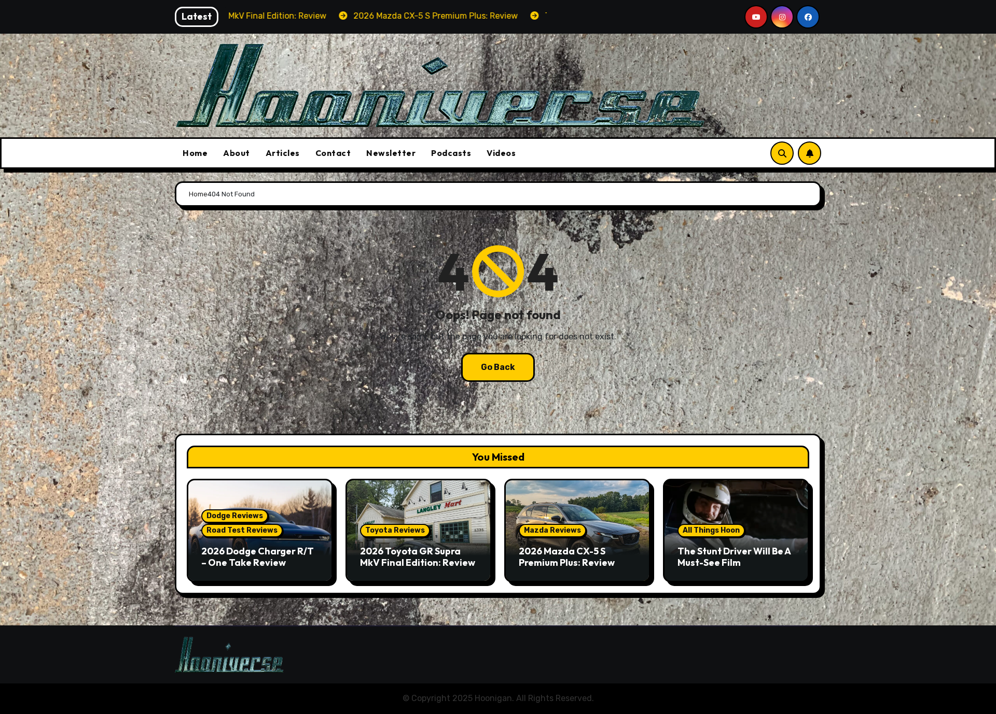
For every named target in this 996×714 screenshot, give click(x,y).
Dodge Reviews (234, 515)
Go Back (498, 367)
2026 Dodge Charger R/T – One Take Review (257, 556)
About (236, 153)
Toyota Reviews (395, 530)
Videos (501, 153)
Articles (283, 153)
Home (195, 153)
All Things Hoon (711, 530)
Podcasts (451, 153)
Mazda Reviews (552, 530)
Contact (333, 153)
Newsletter (391, 153)
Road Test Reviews (242, 530)
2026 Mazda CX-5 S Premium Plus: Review (567, 556)
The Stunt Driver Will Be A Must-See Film (734, 556)
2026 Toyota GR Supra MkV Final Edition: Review (417, 556)
